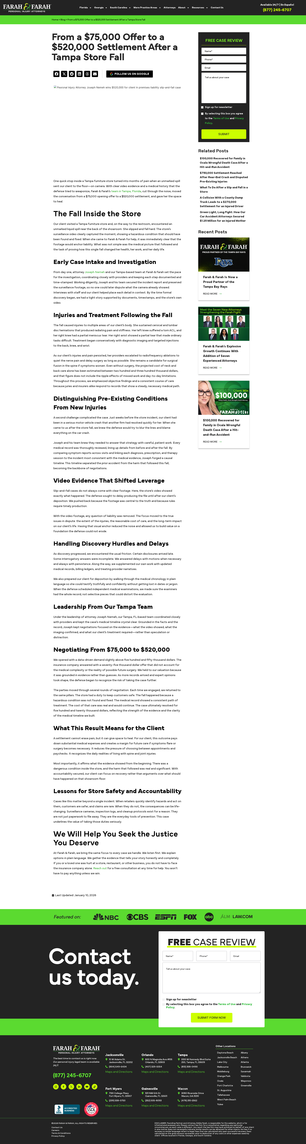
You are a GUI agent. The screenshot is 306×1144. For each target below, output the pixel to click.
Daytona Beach (225, 1053)
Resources (198, 7)
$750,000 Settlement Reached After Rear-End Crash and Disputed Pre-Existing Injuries (224, 177)
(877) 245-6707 (72, 1075)
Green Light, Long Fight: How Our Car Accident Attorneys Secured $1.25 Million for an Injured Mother (223, 216)
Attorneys (170, 7)
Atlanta (245, 1062)
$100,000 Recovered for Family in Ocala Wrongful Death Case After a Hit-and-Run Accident (224, 163)
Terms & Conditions (61, 1133)
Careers (55, 1130)
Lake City (222, 1062)
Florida (84, 7)
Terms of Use (221, 118)
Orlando (147, 1055)
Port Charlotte (225, 1086)
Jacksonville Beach (227, 1057)
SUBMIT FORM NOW (211, 1017)
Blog (63, 20)
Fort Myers (113, 1088)
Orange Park (223, 1076)
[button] (56, 74)
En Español (287, 5)
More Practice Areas (145, 7)
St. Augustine (224, 1090)
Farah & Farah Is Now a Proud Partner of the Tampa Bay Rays (220, 282)
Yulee (220, 1104)
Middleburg (223, 1071)
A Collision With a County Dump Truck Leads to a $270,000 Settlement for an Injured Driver (222, 202)
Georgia (98, 7)
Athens (244, 1057)
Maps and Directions (118, 1071)
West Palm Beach (226, 1100)
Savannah (246, 1071)
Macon (183, 1088)
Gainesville (150, 1088)
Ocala (220, 1081)
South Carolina (118, 7)
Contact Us (217, 7)
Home (55, 20)
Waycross (246, 1081)
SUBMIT (223, 134)
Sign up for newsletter (218, 107)
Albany (244, 1053)
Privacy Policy (58, 1136)
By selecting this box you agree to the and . (224, 118)
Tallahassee (223, 1095)
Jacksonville (114, 1055)
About (181, 7)
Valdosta (245, 1076)
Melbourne (223, 1067)
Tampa (183, 1055)
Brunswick (246, 1067)
